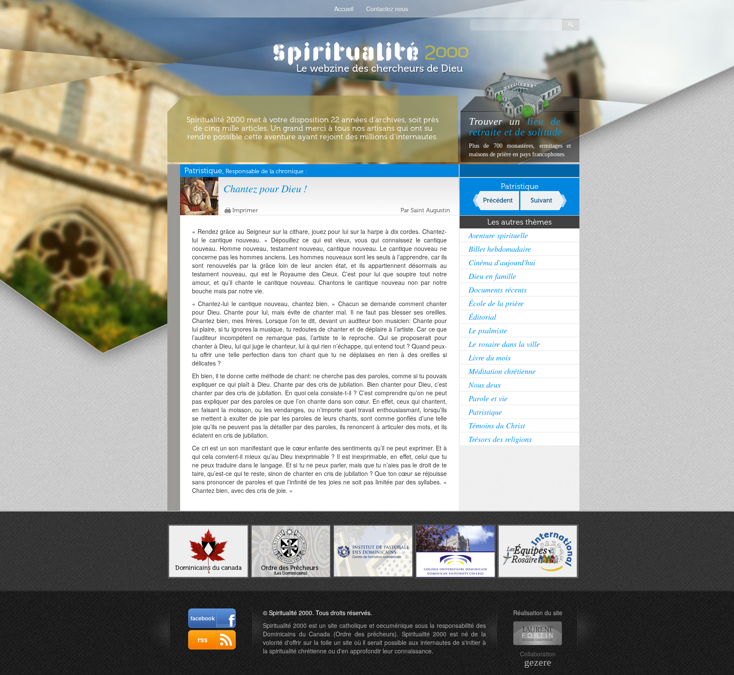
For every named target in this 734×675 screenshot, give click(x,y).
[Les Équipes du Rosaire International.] (538, 550)
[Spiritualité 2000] (367, 51)
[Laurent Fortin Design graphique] (537, 633)
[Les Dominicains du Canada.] (208, 550)
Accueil (343, 8)
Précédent (498, 200)
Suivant (541, 200)
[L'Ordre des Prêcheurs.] (290, 550)
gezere (537, 662)
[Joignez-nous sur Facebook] (212, 618)
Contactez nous (387, 8)
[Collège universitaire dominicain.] (455, 550)
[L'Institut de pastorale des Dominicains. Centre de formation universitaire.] (373, 550)
